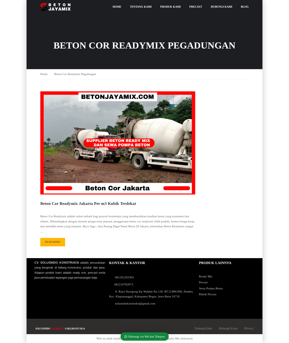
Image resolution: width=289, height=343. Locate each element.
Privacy (249, 328)
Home (117, 6)
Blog (245, 6)
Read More (52, 241)
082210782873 (123, 284)
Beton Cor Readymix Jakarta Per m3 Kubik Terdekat (88, 203)
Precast (195, 6)
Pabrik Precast (207, 294)
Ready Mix (206, 276)
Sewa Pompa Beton (211, 288)
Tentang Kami (141, 6)
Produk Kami (170, 6)
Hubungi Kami (221, 6)
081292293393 (124, 277)
